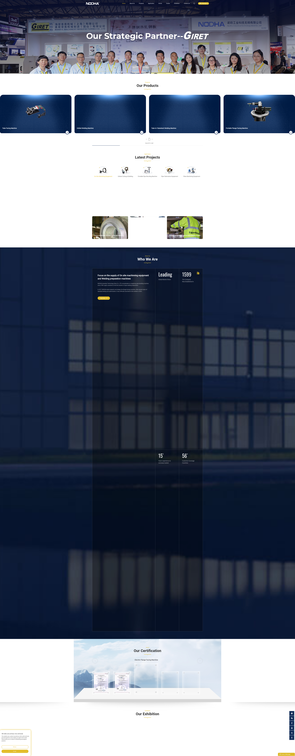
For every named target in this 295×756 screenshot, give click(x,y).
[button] (146, 139)
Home (123, 3)
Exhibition (177, 3)
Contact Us (187, 3)
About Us (132, 3)
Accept (14, 751)
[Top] (291, 737)
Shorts (160, 3)
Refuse (14, 746)
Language (203, 3)
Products (141, 3)
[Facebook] (291, 723)
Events (168, 3)
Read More (103, 298)
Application (151, 3)
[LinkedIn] (291, 732)
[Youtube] (291, 728)
